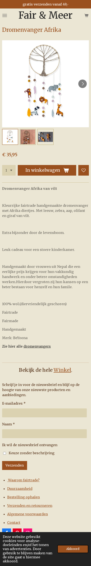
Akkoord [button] (72, 549)
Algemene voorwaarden (27, 514)
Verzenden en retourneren (29, 505)
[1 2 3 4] (9, 170)
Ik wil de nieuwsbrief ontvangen (29, 445)
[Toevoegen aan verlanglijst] (83, 170)
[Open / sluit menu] (4, 15)
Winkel (62, 370)
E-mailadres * (14, 403)
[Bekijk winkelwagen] (86, 15)
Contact (13, 522)
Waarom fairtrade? (23, 480)
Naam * (8, 424)
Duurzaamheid (19, 488)
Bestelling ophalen (23, 497)
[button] (10, 137)
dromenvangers (37, 346)
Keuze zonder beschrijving (31, 453)
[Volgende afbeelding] (82, 84)
